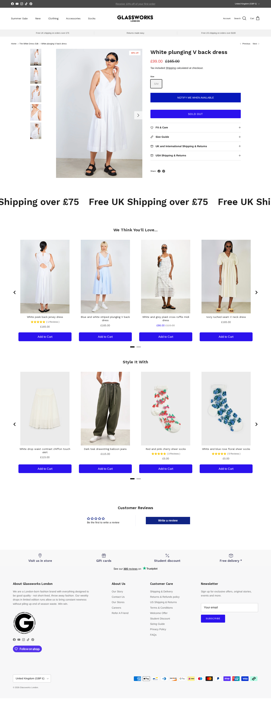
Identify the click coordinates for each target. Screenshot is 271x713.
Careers (116, 607)
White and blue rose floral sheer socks (226, 448)
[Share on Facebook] (159, 171)
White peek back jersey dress (45, 316)
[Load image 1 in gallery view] (99, 113)
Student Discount (160, 618)
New (38, 18)
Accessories (73, 18)
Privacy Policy (158, 629)
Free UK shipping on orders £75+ (135, 3)
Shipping (171, 67)
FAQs (153, 634)
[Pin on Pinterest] (163, 171)
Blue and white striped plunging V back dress (105, 318)
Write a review (168, 520)
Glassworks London (29, 687)
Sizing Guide (157, 623)
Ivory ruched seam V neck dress (226, 316)
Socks (91, 18)
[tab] (132, 346)
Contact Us (118, 596)
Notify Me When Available (195, 97)
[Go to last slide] (14, 292)
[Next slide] (256, 292)
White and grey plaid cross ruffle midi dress (165, 318)
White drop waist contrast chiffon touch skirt (45, 450)
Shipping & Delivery (161, 591)
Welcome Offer (159, 613)
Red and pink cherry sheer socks (166, 448)
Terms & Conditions (161, 607)
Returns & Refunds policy (165, 596)
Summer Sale (19, 18)
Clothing (53, 18)
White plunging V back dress (54, 44)
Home (13, 44)
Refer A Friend (120, 613)
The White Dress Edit (28, 44)
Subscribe (213, 618)
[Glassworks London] (135, 18)
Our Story (117, 591)
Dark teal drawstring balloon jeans (105, 448)
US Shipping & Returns (163, 602)
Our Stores (118, 602)
